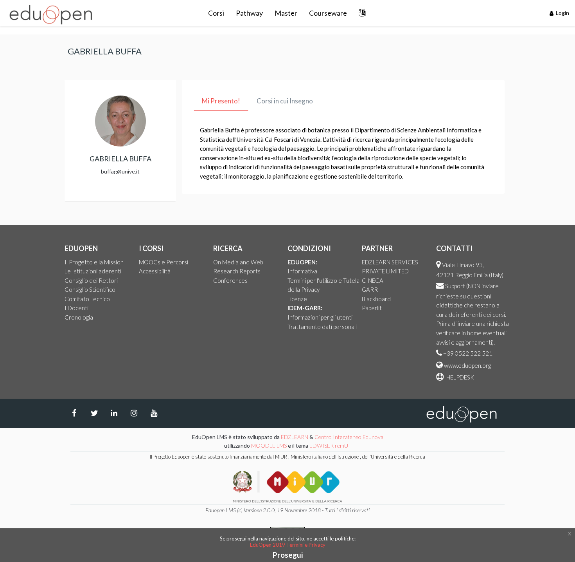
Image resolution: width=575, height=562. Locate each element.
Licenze (297, 298)
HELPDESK (459, 377)
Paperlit (372, 307)
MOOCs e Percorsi (163, 262)
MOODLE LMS (269, 445)
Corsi (216, 13)
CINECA (372, 280)
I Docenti (76, 307)
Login (562, 12)
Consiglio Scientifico (90, 289)
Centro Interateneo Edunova (348, 437)
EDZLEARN (294, 437)
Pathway (249, 13)
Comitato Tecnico (87, 298)
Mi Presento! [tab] (221, 101)
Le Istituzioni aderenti (93, 271)
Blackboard (376, 298)
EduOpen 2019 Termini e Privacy (287, 545)
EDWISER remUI (330, 445)
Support (455, 285)
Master (286, 13)
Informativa (302, 271)
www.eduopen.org (467, 365)
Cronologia (79, 317)
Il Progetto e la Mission (94, 262)
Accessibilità (155, 271)
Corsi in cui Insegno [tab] (285, 101)
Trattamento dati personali (322, 326)
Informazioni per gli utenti (320, 317)
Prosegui (288, 554)
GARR (370, 289)
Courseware (328, 13)
